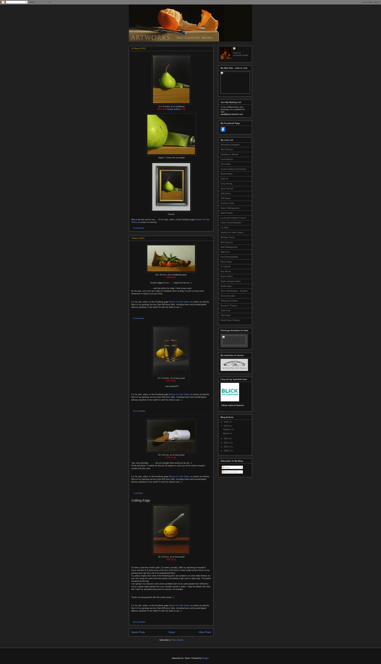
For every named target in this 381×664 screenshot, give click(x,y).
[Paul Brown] (223, 131)
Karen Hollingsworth (230, 208)
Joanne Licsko (227, 203)
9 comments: (139, 228)
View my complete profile (240, 54)
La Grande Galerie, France (233, 218)
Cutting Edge (140, 500)
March (226, 433)
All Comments (231, 472)
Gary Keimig (226, 183)
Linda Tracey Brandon (231, 222)
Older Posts (205, 632)
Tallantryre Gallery (229, 300)
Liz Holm (225, 227)
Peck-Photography (229, 257)
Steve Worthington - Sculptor (234, 291)
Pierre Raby (226, 262)
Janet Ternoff (227, 188)
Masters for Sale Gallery (179, 302)
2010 (226, 446)
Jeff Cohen (226, 193)
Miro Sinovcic (227, 242)
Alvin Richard (227, 149)
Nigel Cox (225, 252)
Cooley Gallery (173, 109)
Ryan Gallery (227, 276)
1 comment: (138, 493)
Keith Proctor (227, 213)
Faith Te (224, 178)
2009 (226, 450)
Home (172, 632)
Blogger (205, 658)
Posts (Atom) (177, 640)
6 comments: (139, 318)
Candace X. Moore (229, 154)
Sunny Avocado (228, 296)
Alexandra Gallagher (230, 144)
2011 (226, 442)
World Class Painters (230, 320)
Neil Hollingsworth (229, 247)
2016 (226, 422)
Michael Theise (228, 237)
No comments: (139, 411)
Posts (227, 467)
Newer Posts (138, 632)
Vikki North (226, 315)
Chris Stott (225, 164)
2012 (226, 438)
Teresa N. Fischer (229, 305)
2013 (226, 426)
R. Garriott (225, 266)
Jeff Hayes (226, 198)
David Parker (227, 174)
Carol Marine (227, 159)
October (227, 429)
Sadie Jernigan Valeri (231, 281)
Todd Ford (225, 310)
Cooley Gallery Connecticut (233, 169)
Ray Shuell (226, 271)
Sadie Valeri (226, 286)
